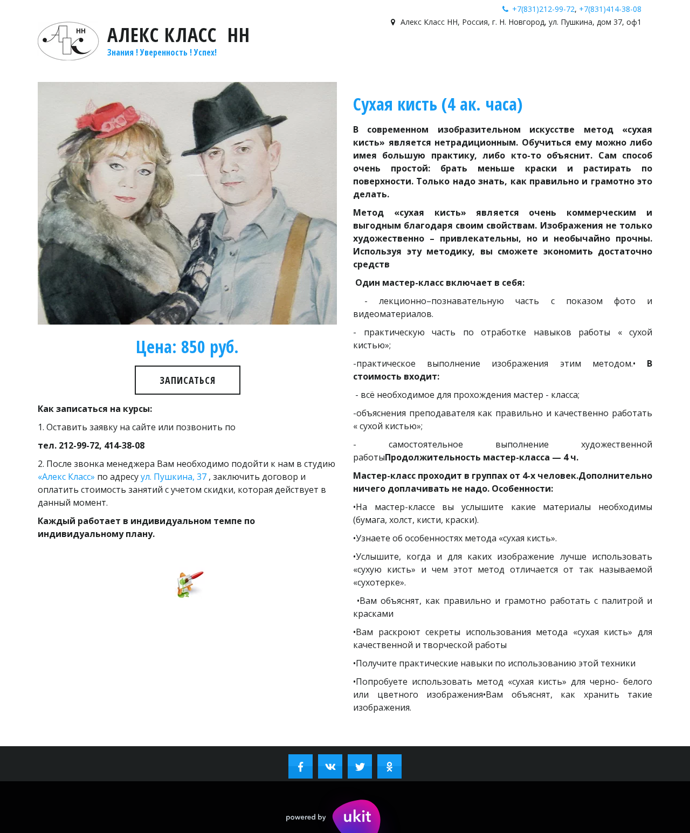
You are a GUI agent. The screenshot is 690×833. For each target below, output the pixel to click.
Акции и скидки (164, 57)
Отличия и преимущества (62, 57)
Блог (219, 57)
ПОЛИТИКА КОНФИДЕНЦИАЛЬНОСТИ (549, 57)
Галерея (305, 57)
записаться (188, 380)
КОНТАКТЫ (259, 57)
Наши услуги (360, 57)
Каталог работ (435, 57)
